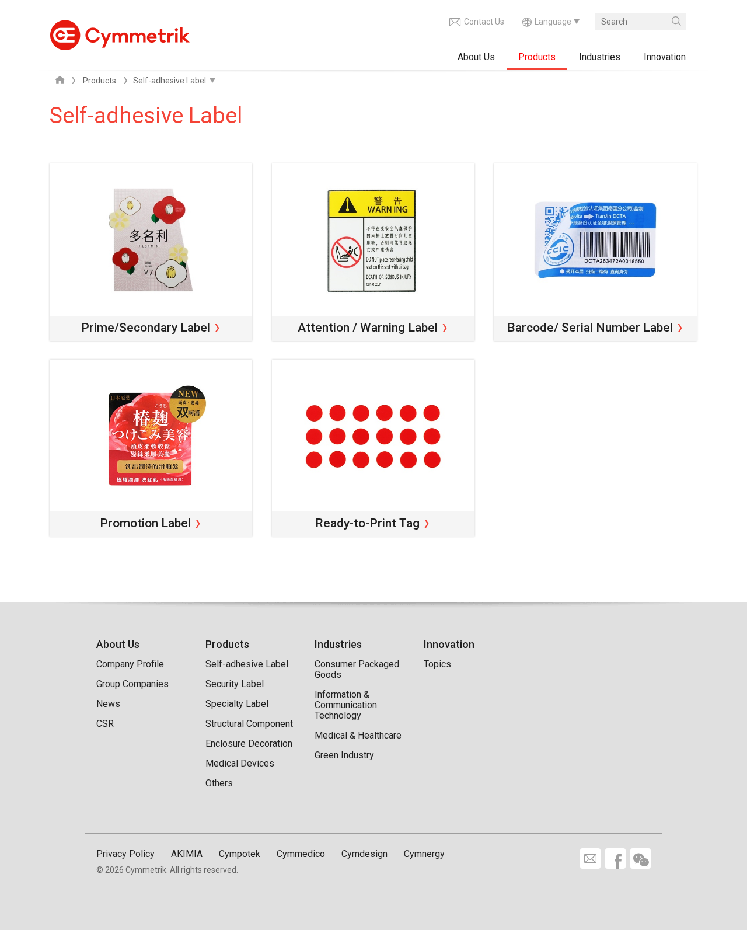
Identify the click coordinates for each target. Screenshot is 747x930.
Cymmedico (301, 853)
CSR (105, 723)
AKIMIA (187, 853)
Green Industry (344, 755)
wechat (640, 858)
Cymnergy (424, 853)
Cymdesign (364, 853)
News (108, 703)
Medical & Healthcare (358, 735)
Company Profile (130, 664)
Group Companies (132, 683)
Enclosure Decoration (248, 743)
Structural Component (249, 723)
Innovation (665, 56)
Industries (599, 56)
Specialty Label (236, 703)
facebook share (615, 858)
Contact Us (484, 21)
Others (219, 783)
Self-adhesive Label (246, 664)
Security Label (234, 683)
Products (537, 56)
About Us (476, 56)
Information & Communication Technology (346, 705)
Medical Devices (239, 763)
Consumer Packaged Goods (357, 669)
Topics (437, 664)
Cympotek (239, 853)
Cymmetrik (120, 32)
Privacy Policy (125, 853)
